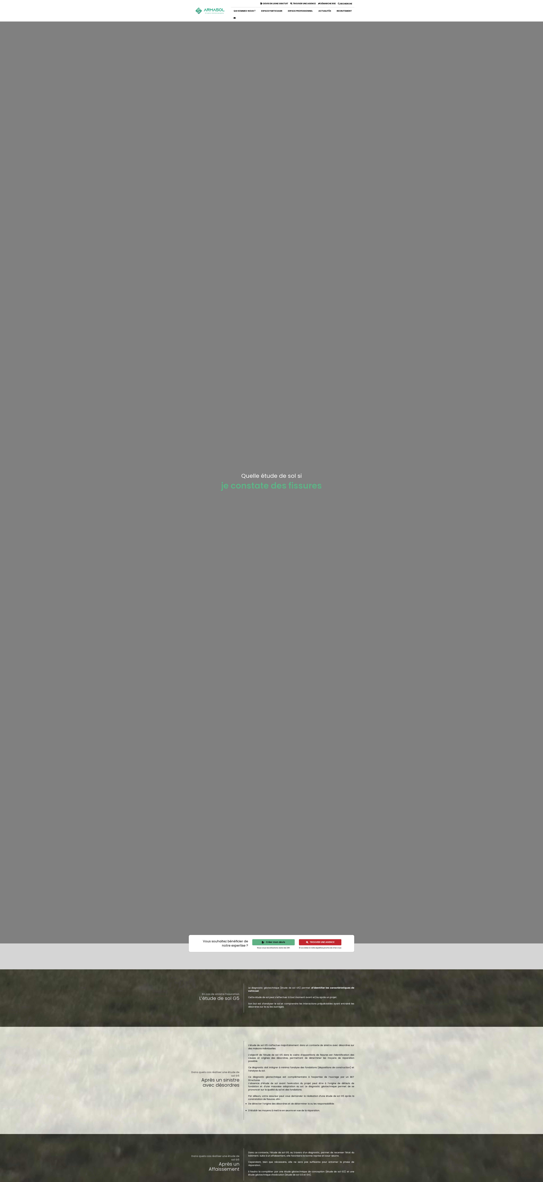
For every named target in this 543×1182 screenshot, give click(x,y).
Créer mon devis (275, 942)
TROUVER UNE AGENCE (304, 3)
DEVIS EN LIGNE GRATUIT (275, 3)
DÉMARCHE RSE (328, 3)
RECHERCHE (346, 3)
